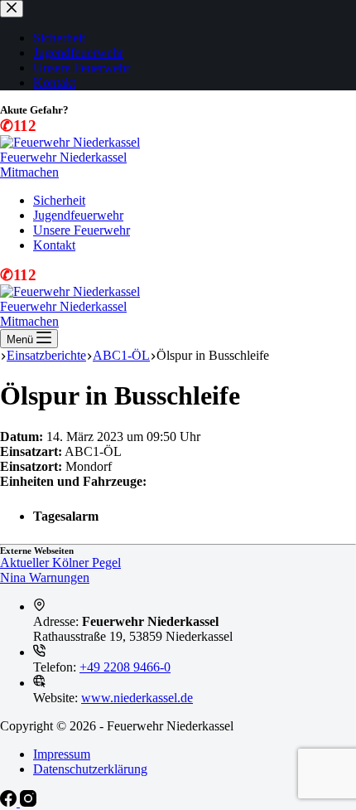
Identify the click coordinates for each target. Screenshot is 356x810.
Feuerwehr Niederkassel (63, 157)
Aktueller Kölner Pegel (60, 562)
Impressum (61, 754)
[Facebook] (10, 802)
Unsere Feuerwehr (81, 230)
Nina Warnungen (44, 577)
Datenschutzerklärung (90, 769)
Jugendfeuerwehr (78, 215)
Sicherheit (59, 200)
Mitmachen (29, 172)
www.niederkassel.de (137, 698)
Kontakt (54, 245)
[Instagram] (28, 802)
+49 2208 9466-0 (125, 667)
